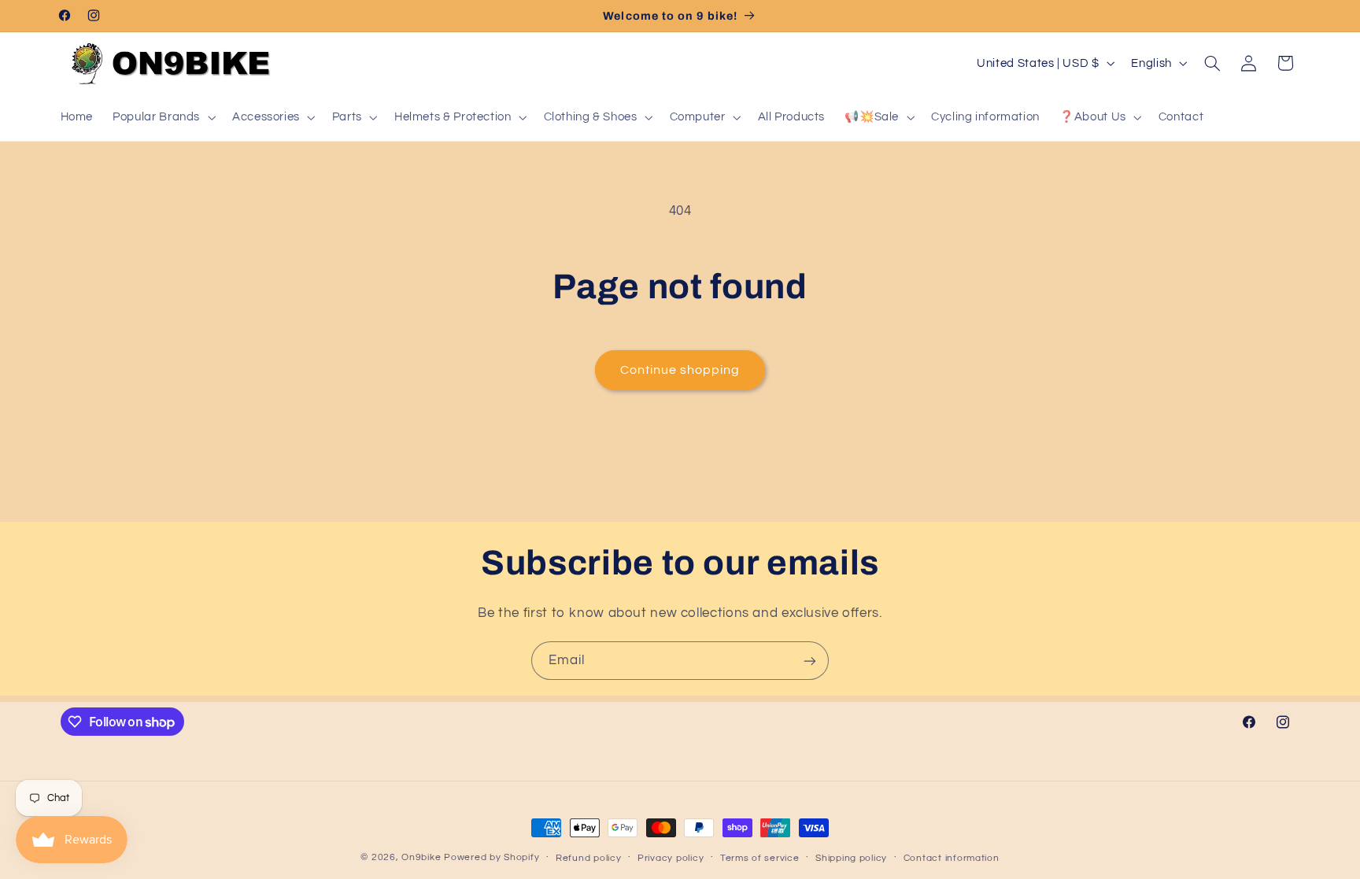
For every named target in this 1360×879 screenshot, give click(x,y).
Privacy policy (671, 858)
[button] (163, 117)
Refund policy (589, 858)
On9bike (421, 857)
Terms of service (760, 858)
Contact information (952, 858)
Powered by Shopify (491, 857)
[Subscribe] (810, 660)
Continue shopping (680, 370)
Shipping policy (851, 858)
